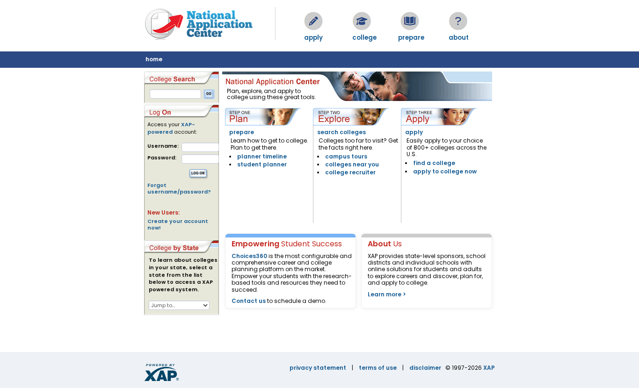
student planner (262, 164)
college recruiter (350, 172)
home (153, 59)
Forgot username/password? (179, 188)
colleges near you (352, 164)
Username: (163, 146)
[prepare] (409, 21)
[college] (361, 21)
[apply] (313, 21)
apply (414, 132)
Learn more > (387, 294)
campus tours (346, 156)
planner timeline (262, 156)
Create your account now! (177, 224)
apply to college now (445, 171)
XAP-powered (171, 128)
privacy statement (318, 368)
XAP (489, 368)
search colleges (341, 132)
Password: (161, 157)
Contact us (249, 301)
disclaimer (425, 368)
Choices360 (249, 256)
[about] (458, 21)
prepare (241, 132)
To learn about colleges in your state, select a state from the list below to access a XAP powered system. (183, 275)
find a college (434, 163)
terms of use (378, 368)
